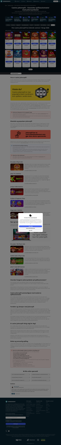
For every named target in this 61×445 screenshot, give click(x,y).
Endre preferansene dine (30, 228)
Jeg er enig (30, 226)
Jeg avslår (30, 230)
